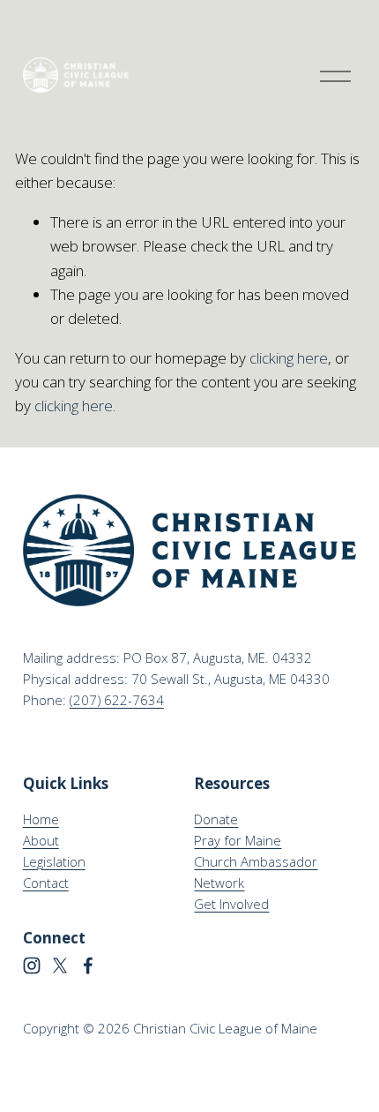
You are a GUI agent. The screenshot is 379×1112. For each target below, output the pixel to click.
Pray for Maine (237, 840)
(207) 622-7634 (117, 700)
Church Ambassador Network (255, 872)
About (41, 840)
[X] (60, 965)
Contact (46, 882)
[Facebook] (88, 965)
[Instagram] (32, 965)
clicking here (288, 358)
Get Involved (231, 904)
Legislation (54, 861)
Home (41, 819)
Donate (216, 819)
